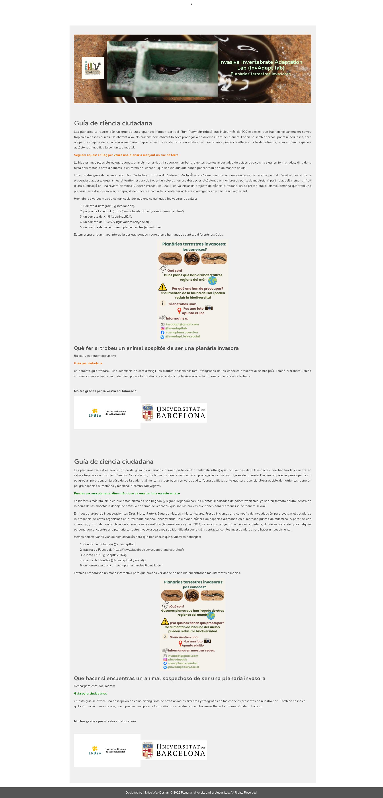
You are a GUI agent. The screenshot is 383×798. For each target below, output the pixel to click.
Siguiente (226, 67)
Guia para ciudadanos (90, 693)
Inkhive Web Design (156, 793)
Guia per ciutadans (88, 363)
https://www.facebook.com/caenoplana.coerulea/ (148, 211)
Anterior (99, 67)
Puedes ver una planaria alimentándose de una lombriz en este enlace (127, 493)
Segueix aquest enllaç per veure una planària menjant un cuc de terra (126, 155)
